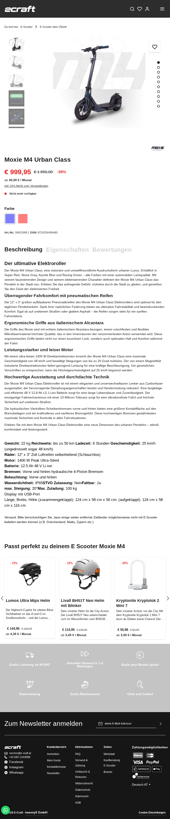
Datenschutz (82, 789)
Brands (108, 772)
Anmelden (53, 754)
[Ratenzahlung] (29, 687)
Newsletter (53, 773)
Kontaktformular (56, 766)
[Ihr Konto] (147, 8)
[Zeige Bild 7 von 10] (158, 91)
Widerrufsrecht (84, 783)
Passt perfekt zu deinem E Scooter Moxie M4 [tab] (64, 546)
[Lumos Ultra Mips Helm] (30, 574)
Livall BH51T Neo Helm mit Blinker (82, 603)
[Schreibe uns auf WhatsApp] (5, 810)
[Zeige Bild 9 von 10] (158, 101)
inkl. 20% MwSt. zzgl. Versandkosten (26, 186)
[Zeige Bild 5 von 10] (158, 82)
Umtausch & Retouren (82, 774)
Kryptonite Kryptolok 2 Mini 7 (137, 603)
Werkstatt (109, 754)
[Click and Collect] (140, 687)
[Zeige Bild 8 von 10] (158, 96)
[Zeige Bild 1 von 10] (158, 62)
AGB (78, 802)
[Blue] (9, 218)
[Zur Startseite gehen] (19, 9)
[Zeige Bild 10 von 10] (158, 106)
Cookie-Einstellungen (152, 812)
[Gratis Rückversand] (85, 687)
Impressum (82, 796)
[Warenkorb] (154, 8)
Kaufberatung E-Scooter (112, 763)
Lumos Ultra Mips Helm (28, 600)
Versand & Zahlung (81, 763)
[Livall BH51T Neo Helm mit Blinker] (85, 574)
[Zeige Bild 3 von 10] (158, 72)
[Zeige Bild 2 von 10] (158, 67)
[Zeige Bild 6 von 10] (158, 86)
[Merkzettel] (139, 8)
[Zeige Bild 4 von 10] (158, 77)
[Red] (22, 218)
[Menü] (162, 8)
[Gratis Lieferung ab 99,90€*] (29, 658)
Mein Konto (54, 760)
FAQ (77, 754)
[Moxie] (158, 148)
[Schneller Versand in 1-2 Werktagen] (85, 658)
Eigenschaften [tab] (67, 249)
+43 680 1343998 (19, 757)
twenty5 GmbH (36, 812)
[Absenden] (161, 724)
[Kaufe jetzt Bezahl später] (140, 658)
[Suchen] (132, 8)
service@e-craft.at (20, 753)
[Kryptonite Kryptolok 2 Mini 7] (140, 574)
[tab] (23, 249)
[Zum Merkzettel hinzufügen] (154, 46)
